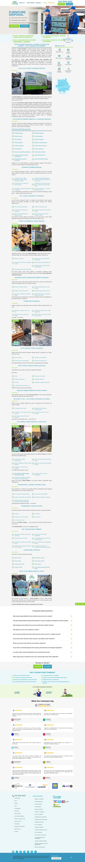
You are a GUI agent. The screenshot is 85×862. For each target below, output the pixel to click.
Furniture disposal (18, 145)
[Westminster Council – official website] (17, 786)
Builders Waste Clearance (68, 59)
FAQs (15, 805)
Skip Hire (16, 811)
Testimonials (17, 808)
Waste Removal (59, 51)
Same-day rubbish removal (41, 158)
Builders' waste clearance (41, 142)
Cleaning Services (17, 693)
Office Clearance (59, 58)
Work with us (17, 829)
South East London (19, 564)
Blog (15, 800)
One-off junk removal (40, 155)
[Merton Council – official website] (55, 786)
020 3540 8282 (17, 526)
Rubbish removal (18, 133)
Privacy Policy (17, 821)
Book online (37, 666)
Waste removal (18, 136)
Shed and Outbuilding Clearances (40, 838)
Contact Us (51, 2)
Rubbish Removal (39, 801)
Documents (17, 823)
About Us (21, 2)
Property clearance (39, 139)
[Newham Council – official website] (67, 786)
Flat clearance (18, 139)
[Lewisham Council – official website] (42, 786)
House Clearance (68, 52)
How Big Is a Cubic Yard (19, 818)
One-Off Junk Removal (40, 847)
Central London (18, 567)
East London (17, 561)
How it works (31, 2)
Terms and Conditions (19, 826)
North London (17, 557)
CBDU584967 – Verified (21, 41)
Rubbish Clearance (39, 799)
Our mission (17, 798)
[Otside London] (63, 94)
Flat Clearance (38, 832)
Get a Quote (47, 666)
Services (38, 2)
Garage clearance (39, 148)
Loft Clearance (68, 64)
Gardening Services (49, 693)
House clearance (39, 136)
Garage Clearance (59, 71)
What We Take (17, 813)
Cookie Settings (55, 855)
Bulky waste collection (40, 151)
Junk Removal (38, 806)
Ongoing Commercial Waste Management (41, 844)
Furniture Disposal (59, 65)
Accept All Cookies (56, 858)
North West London (39, 557)
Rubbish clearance (39, 133)
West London (38, 564)
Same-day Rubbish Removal (41, 841)
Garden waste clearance (41, 145)
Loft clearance (18, 148)
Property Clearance (39, 811)
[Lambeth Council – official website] (30, 786)
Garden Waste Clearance (41, 817)
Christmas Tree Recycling (68, 71)
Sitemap (16, 831)
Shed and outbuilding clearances (22, 151)
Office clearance (18, 142)
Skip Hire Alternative (19, 816)
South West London (39, 561)
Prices (45, 2)
